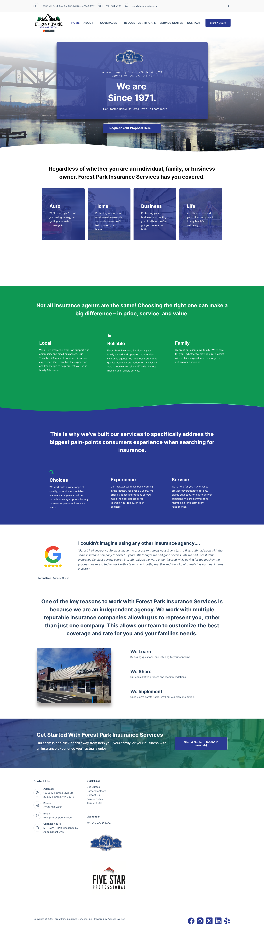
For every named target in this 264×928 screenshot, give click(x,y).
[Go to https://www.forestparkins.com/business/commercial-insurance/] (155, 214)
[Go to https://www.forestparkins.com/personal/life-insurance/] (201, 212)
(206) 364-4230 (113, 6)
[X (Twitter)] (209, 920)
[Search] (229, 6)
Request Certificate (140, 22)
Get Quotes (93, 786)
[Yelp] (227, 920)
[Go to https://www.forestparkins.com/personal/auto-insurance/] (63, 212)
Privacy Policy (95, 799)
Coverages (108, 22)
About (88, 22)
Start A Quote (218, 22)
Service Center (171, 22)
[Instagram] (200, 920)
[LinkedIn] (218, 920)
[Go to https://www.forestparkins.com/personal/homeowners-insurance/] (109, 214)
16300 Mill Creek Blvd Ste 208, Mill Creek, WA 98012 (68, 6)
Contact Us (93, 794)
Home (75, 22)
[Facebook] (191, 920)
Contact (194, 22)
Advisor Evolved (116, 918)
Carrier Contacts (96, 790)
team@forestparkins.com (144, 6)
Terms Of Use (94, 803)
